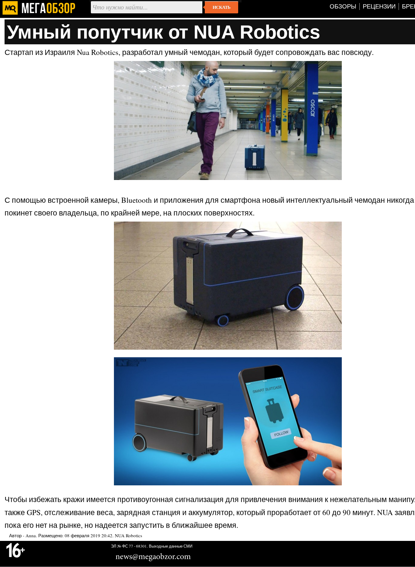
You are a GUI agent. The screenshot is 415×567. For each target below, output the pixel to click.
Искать (221, 7)
